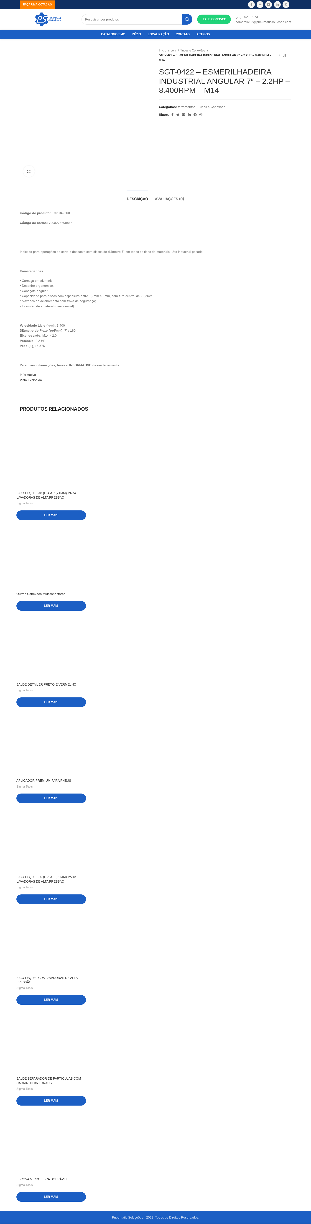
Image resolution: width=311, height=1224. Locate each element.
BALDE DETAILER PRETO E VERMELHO (46, 684)
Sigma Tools (24, 503)
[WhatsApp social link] (286, 4)
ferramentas (186, 107)
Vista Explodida (31, 380)
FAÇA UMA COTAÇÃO (37, 4)
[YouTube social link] (268, 4)
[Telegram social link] (195, 115)
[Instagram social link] (260, 4)
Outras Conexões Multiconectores (40, 594)
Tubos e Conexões (193, 50)
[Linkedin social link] (277, 4)
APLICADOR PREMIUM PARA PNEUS (43, 780)
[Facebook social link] (251, 4)
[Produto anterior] (280, 55)
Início (163, 50)
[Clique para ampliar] (29, 171)
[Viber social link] (201, 115)
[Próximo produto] (289, 55)
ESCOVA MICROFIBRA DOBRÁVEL (42, 1179)
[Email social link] (184, 115)
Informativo (28, 374)
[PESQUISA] (187, 19)
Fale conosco (214, 19)
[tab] (137, 197)
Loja (174, 50)
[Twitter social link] (178, 115)
